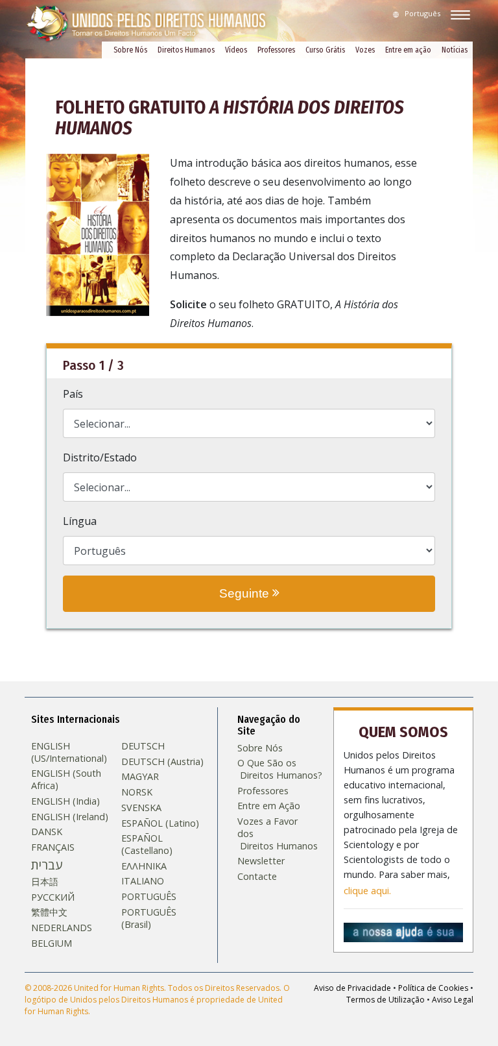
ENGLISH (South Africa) (66, 780)
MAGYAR (140, 777)
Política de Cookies (433, 987)
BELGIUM (51, 943)
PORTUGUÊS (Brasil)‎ (148, 918)
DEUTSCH (143, 746)
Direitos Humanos (186, 50)
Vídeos (236, 50)
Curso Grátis (325, 50)
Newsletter (261, 861)
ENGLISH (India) (65, 801)
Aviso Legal (452, 999)
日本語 (44, 882)
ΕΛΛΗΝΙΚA (144, 866)
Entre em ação (408, 50)
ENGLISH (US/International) (69, 752)
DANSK (46, 832)
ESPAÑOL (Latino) (160, 823)
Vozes (365, 50)
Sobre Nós (130, 50)
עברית (46, 865)
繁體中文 (49, 912)
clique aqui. (367, 891)
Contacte (257, 876)
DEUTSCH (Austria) (162, 762)
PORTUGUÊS (148, 897)
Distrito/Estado (100, 457)
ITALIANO (142, 881)
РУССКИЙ (53, 897)
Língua (80, 521)
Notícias (455, 50)
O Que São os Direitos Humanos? (275, 769)
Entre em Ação (268, 806)
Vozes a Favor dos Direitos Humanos (275, 833)
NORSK (136, 792)
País (73, 394)
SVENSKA (141, 808)
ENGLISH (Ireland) (69, 817)
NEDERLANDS (61, 928)
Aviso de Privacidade (352, 987)
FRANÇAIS (53, 847)
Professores (276, 50)
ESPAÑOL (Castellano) (146, 845)
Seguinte (245, 593)
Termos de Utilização (385, 999)
